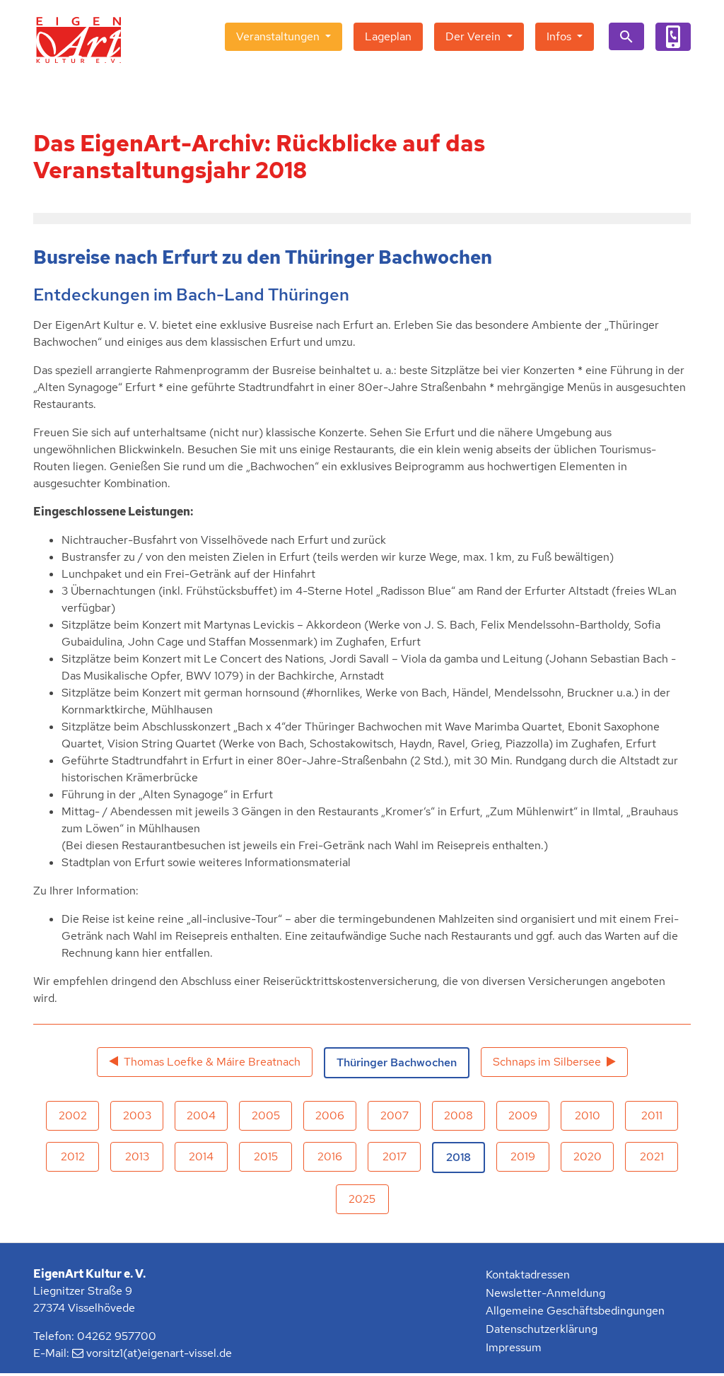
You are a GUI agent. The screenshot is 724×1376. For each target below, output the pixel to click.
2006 (329, 1115)
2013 (137, 1156)
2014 (201, 1156)
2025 (362, 1198)
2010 (587, 1115)
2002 (73, 1115)
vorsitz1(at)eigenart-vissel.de (159, 1353)
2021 (652, 1156)
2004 (201, 1115)
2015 (266, 1156)
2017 (395, 1156)
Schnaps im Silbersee (547, 1061)
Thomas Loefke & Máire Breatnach (212, 1061)
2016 (329, 1156)
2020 (587, 1156)
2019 (522, 1156)
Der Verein (474, 36)
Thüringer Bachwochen (397, 1062)
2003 (137, 1115)
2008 (458, 1115)
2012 (73, 1156)
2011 (651, 1115)
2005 (266, 1115)
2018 (458, 1157)
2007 (394, 1115)
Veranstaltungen (279, 36)
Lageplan (388, 36)
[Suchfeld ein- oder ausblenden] (626, 36)
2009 (522, 1115)
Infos (560, 36)
